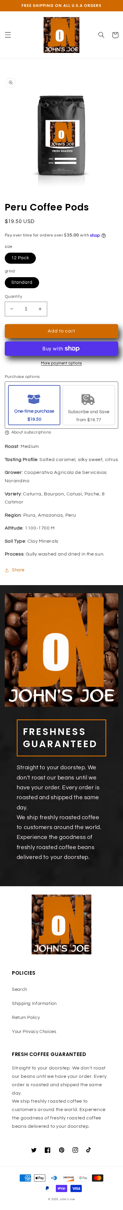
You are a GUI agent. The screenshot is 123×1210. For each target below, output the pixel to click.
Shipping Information (34, 1003)
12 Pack (20, 258)
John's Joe (67, 1199)
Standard (22, 282)
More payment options (61, 363)
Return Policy (26, 1017)
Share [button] (18, 570)
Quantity (13, 297)
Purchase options (22, 377)
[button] (8, 35)
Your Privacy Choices (34, 1031)
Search (19, 989)
